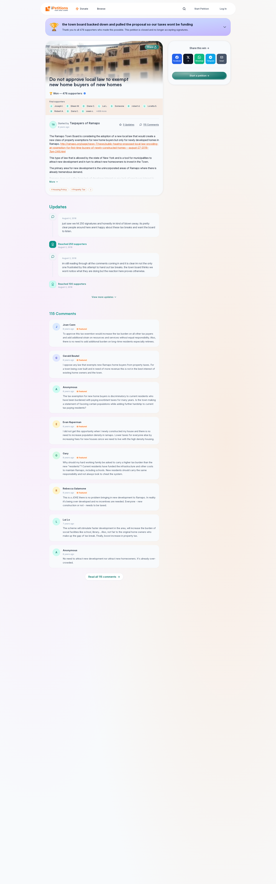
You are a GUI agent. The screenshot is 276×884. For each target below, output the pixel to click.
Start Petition (201, 8)
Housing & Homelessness (63, 47)
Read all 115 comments (104, 576)
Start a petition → (199, 75)
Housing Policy (59, 189)
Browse (101, 8)
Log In (223, 8)
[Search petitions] (184, 9)
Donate (84, 8)
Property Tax (78, 189)
